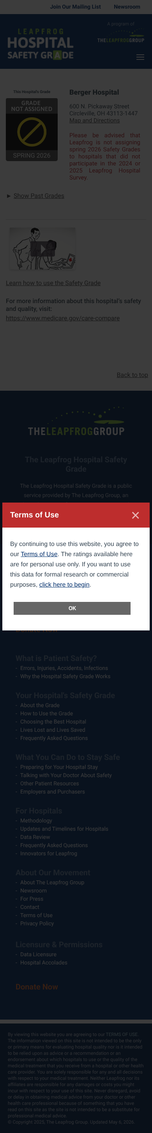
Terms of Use (39, 554)
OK (72, 608)
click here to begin (64, 585)
